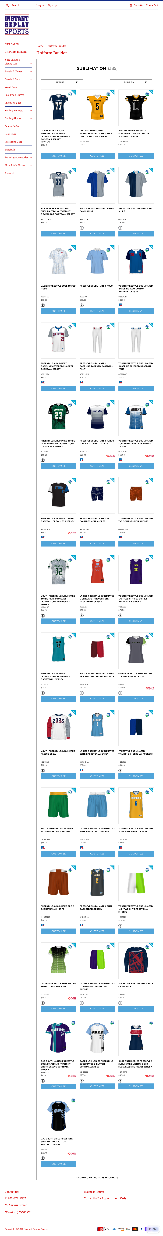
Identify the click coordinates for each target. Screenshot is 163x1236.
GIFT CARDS (12, 44)
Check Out (152, 5)
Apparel (18, 173)
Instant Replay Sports (36, 1229)
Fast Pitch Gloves (18, 94)
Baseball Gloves (18, 71)
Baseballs (10, 149)
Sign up (52, 5)
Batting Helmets (18, 110)
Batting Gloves (18, 118)
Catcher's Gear (18, 126)
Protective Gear (18, 141)
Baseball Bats (18, 79)
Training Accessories (18, 157)
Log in (40, 5)
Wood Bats (18, 87)
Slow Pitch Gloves (18, 165)
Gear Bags (18, 133)
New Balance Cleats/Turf (18, 61)
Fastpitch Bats (18, 102)
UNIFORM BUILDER (16, 51)
